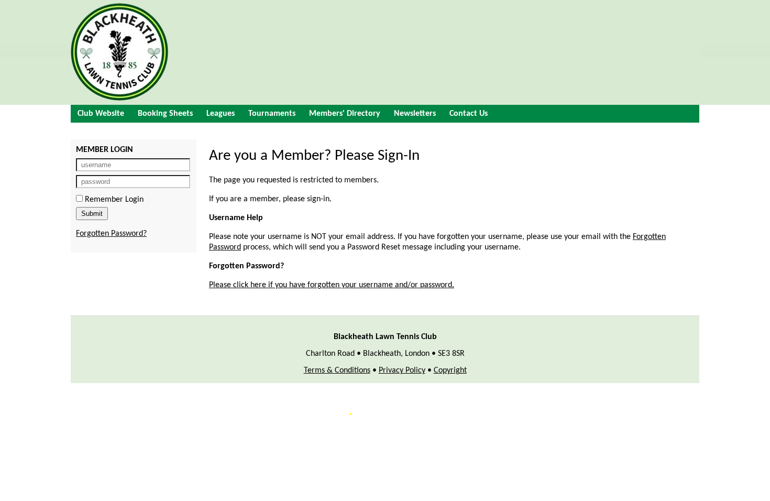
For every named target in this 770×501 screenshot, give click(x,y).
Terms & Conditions (337, 370)
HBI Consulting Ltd (455, 433)
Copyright (450, 370)
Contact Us (468, 114)
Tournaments (271, 114)
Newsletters (415, 114)
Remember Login (113, 199)
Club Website (101, 114)
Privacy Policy (402, 370)
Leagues (220, 114)
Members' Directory (344, 114)
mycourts (299, 433)
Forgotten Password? (111, 234)
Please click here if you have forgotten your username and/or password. (331, 285)
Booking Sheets (165, 114)
